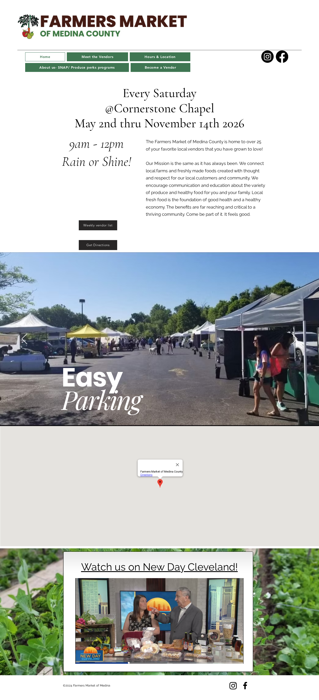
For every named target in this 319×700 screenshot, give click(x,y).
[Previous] (24, 339)
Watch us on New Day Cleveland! (159, 567)
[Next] (294, 339)
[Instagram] (267, 56)
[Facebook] (282, 56)
